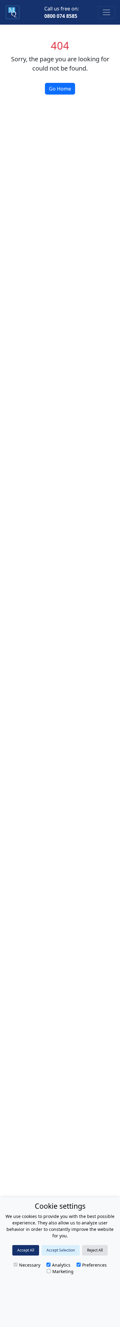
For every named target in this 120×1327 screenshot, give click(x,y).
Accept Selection (60, 1250)
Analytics (61, 1265)
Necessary (29, 1265)
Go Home (60, 88)
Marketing (63, 1271)
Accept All (25, 1250)
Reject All (95, 1250)
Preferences (94, 1265)
